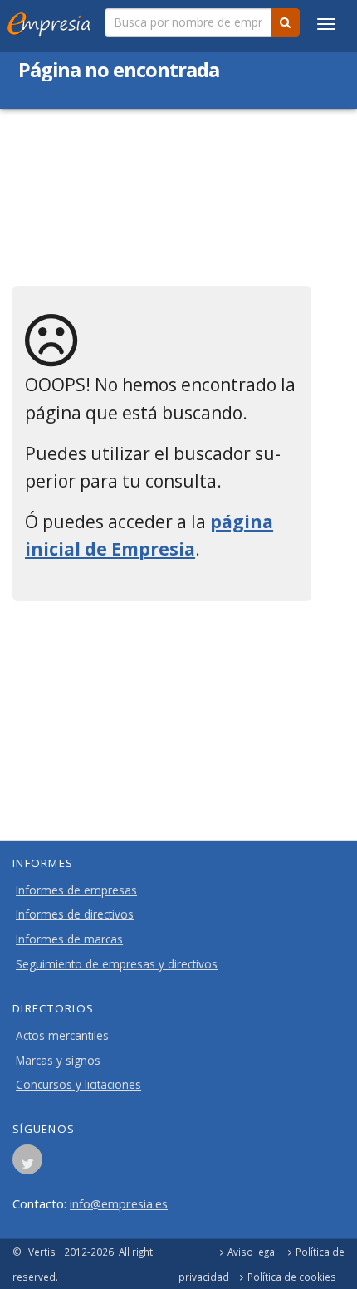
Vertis (42, 1251)
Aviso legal (252, 1251)
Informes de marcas (69, 939)
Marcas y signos (58, 1060)
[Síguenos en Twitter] (27, 1164)
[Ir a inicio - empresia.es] (52, 21)
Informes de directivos (75, 914)
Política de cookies (291, 1276)
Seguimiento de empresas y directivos (117, 964)
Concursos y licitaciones (78, 1084)
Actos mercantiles (62, 1035)
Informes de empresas (76, 890)
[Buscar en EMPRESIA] (285, 22)
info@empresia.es (119, 1203)
